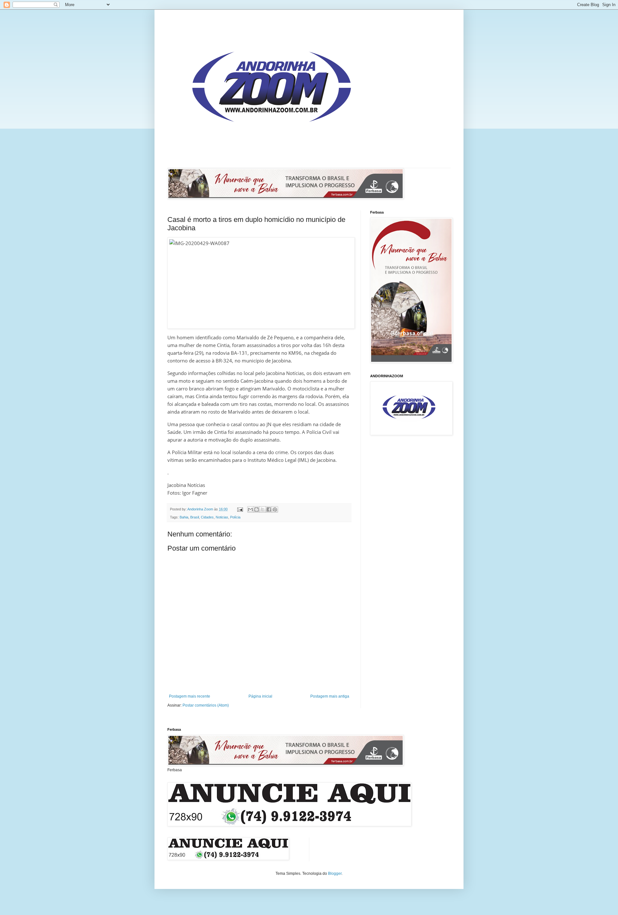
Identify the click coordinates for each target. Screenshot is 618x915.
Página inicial (260, 696)
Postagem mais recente (189, 696)
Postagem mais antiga (329, 696)
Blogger (335, 873)
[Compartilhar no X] (262, 509)
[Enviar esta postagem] (240, 509)
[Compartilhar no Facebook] (269, 509)
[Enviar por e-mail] (250, 509)
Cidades (207, 517)
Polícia (235, 517)
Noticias (222, 517)
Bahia (184, 517)
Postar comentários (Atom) (206, 705)
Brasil (194, 517)
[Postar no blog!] (256, 509)
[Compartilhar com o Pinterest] (275, 509)
